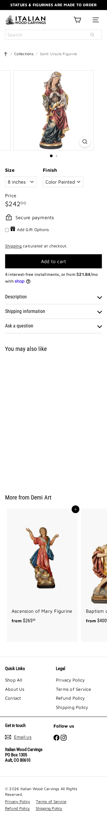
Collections (24, 54)
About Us (14, 689)
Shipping (13, 246)
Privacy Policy (70, 679)
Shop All (13, 679)
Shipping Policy (72, 707)
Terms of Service (73, 689)
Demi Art (41, 497)
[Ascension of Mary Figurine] (42, 568)
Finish (50, 170)
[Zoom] (84, 141)
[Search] (92, 35)
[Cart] (77, 20)
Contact (13, 698)
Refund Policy (70, 698)
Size (10, 170)
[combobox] (53, 35)
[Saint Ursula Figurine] (42, 419)
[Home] (5, 54)
